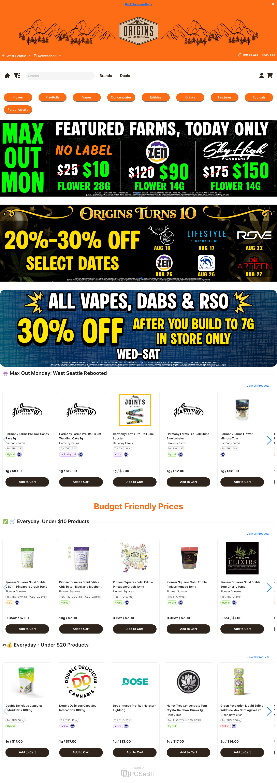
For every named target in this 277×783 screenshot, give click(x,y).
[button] (27, 410)
